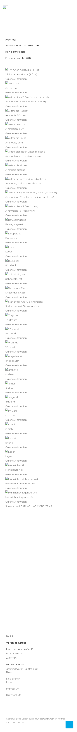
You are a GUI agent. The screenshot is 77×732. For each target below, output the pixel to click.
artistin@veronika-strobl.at (22, 668)
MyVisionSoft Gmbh (44, 718)
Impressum (12, 688)
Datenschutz (13, 694)
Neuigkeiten (13, 678)
